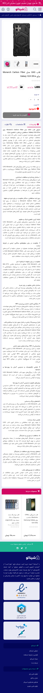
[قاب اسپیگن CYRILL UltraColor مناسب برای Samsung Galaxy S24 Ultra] (31, 504)
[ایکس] (22, 548)
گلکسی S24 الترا (12, 87)
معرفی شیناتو (33, 651)
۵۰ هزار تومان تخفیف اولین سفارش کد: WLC (21, 3)
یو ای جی (30, 87)
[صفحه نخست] (40, 15)
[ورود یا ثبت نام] (8, 9)
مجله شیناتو (34, 659)
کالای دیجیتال (26, 15)
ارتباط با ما (35, 663)
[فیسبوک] (25, 548)
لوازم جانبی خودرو (32, 686)
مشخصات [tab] (20, 124)
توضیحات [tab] (33, 124)
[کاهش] (31, 100)
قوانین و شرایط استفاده (31, 655)
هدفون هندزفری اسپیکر (31, 682)
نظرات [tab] (7, 124)
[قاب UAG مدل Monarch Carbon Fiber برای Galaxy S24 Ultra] (21, 40)
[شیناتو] (21, 9)
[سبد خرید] (3, 9)
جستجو (35, 15)
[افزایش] (38, 100)
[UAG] (37, 87)
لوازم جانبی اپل (33, 674)
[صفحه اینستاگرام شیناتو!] (17, 548)
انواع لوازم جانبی (15, 15)
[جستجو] (34, 9)
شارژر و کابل (34, 678)
